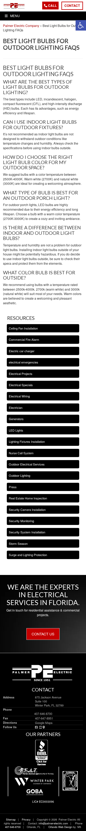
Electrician (15, 407)
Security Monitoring (21, 521)
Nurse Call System (21, 453)
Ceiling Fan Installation (23, 328)
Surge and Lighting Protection (28, 555)
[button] (81, 25)
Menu (15, 15)
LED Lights (16, 430)
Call (52, 5)
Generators (16, 419)
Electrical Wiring (19, 396)
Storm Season (18, 543)
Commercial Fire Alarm (24, 339)
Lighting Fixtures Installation (27, 441)
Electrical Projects (20, 374)
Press (13, 487)
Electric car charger (21, 351)
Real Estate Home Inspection (28, 498)
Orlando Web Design (60, 827)
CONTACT (72, 5)
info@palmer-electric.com (53, 823)
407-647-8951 (44, 718)
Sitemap (11, 819)
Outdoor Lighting (19, 475)
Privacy (26, 819)
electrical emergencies (23, 362)
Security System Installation (27, 532)
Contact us (43, 633)
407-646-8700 (43, 714)
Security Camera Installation (27, 509)
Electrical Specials (21, 385)
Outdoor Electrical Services (27, 464)
